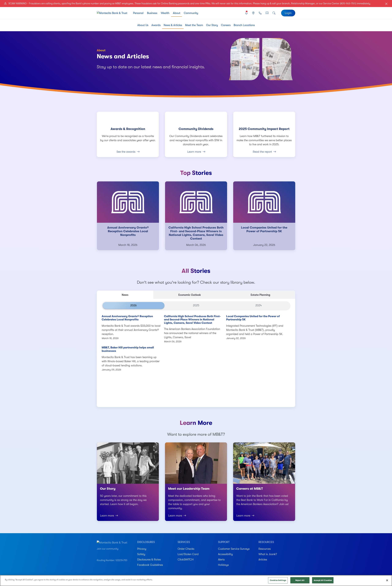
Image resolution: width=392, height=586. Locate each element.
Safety (141, 554)
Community (191, 13)
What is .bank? (267, 554)
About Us (142, 25)
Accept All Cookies (323, 580)
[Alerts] (246, 13)
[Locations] (253, 13)
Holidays (223, 564)
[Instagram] (103, 553)
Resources (264, 548)
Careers (226, 25)
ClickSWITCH (186, 559)
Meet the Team (194, 25)
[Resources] (267, 13)
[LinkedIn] (114, 553)
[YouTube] (98, 553)
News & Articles (173, 25)
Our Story (212, 25)
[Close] (387, 580)
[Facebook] (108, 553)
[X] (119, 553)
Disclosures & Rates (149, 559)
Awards (156, 25)
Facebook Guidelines (150, 564)
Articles (262, 559)
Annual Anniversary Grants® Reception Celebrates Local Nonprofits (127, 318)
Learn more (194, 151)
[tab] (125, 295)
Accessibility (225, 554)
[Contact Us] (260, 13)
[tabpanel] (196, 353)
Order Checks (186, 548)
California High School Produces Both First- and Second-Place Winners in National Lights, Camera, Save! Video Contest (192, 319)
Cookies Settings (278, 580)
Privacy (141, 548)
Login (288, 13)
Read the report (262, 151)
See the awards (126, 151)
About (176, 13)
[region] (196, 580)
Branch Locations (244, 25)
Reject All (299, 580)
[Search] (274, 13)
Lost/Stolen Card (188, 554)
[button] (104, 399)
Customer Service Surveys (234, 548)
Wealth (165, 13)
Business (152, 13)
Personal (138, 13)
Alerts (221, 559)
